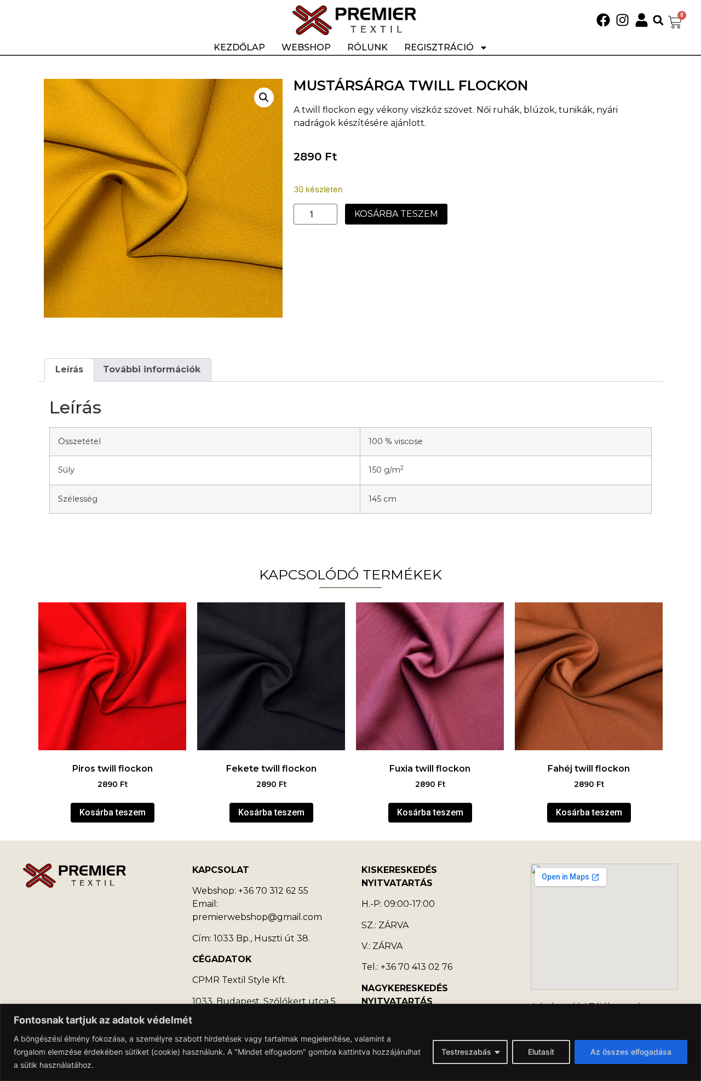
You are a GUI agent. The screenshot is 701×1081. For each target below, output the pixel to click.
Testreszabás (466, 1051)
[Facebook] (603, 20)
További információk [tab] (151, 369)
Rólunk (367, 47)
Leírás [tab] (69, 369)
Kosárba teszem (396, 214)
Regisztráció (439, 47)
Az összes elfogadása (630, 1051)
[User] (641, 20)
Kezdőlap (239, 47)
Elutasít (541, 1051)
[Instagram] (622, 20)
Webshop (306, 47)
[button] (658, 20)
